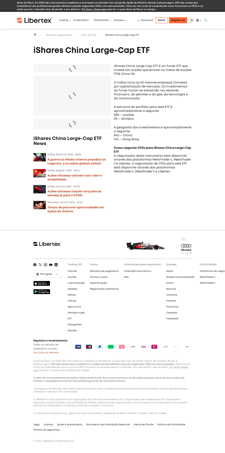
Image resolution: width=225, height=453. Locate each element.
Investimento (81, 20)
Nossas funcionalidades (180, 277)
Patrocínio (172, 307)
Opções (72, 331)
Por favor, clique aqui (94, 9)
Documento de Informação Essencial (108, 425)
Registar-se (178, 20)
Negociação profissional (104, 289)
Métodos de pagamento (104, 271)
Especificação (98, 283)
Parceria (171, 301)
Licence (48, 425)
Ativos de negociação (59, 35)
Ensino (170, 283)
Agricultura (74, 307)
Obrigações (75, 325)
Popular (72, 271)
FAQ (126, 277)
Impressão (172, 319)
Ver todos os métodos (46, 353)
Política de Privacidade (171, 425)
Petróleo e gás (76, 313)
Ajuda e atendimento (69, 425)
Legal (36, 425)
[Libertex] (36, 20)
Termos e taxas (99, 277)
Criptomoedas (76, 283)
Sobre (169, 271)
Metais (72, 295)
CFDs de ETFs (88, 35)
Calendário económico (137, 271)
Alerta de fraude (143, 425)
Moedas (72, 289)
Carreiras (171, 313)
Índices (72, 301)
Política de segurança (46, 430)
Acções (72, 277)
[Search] (206, 20)
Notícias (171, 289)
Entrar (161, 20)
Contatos (171, 295)
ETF (69, 319)
